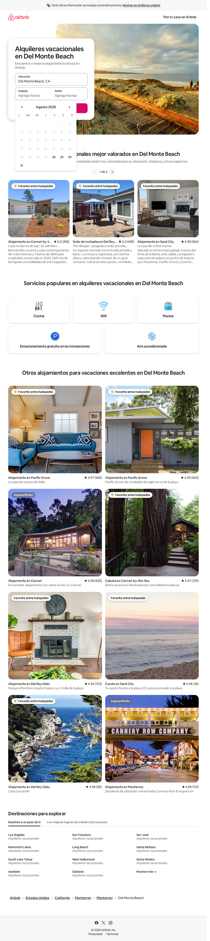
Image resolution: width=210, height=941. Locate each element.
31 (21, 165)
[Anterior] (94, 172)
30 (70, 157)
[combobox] (51, 81)
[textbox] (33, 95)
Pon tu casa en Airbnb (179, 17)
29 (61, 157)
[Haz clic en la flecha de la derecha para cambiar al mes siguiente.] (69, 107)
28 (53, 157)
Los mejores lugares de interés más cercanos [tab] (77, 822)
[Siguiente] (112, 172)
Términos (112, 934)
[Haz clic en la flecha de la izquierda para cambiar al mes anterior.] (22, 107)
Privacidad (95, 934)
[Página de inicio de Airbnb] (18, 17)
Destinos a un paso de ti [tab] (24, 822)
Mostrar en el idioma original (141, 5)
